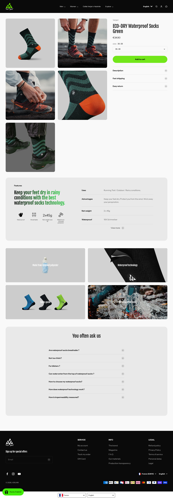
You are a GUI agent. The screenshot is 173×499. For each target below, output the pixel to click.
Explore (108, 6)
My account (83, 445)
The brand (113, 445)
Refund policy (155, 445)
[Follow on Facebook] (7, 473)
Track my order (84, 454)
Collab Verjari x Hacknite (92, 6)
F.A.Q (111, 454)
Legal (151, 463)
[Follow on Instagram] (13, 473)
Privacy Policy (155, 450)
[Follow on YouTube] (19, 473)
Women (73, 6)
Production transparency (120, 463)
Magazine (113, 450)
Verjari (116, 20)
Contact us (82, 450)
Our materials (115, 459)
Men (61, 6)
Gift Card (82, 459)
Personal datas (155, 459)
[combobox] (72, 495)
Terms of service (156, 454)
